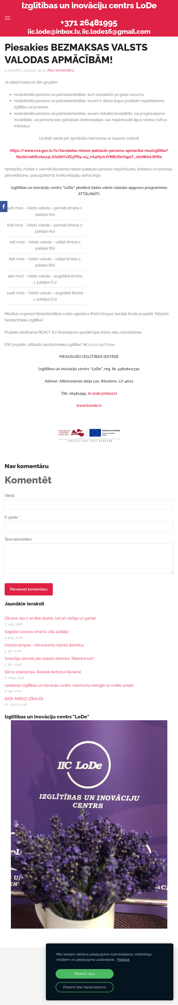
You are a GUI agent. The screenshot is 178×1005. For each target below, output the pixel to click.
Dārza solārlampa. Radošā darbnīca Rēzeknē (43, 672)
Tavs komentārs (18, 539)
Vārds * (11, 495)
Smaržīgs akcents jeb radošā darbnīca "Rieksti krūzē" (49, 658)
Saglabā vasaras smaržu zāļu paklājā (36, 631)
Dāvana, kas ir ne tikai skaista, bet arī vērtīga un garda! (50, 618)
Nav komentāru (61, 70)
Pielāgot (123, 959)
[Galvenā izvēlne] (7, 18)
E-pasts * (12, 517)
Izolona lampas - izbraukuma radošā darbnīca (44, 645)
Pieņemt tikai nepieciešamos (84, 987)
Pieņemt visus (84, 974)
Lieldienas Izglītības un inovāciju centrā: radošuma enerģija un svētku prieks (69, 685)
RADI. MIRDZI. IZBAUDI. (24, 699)
